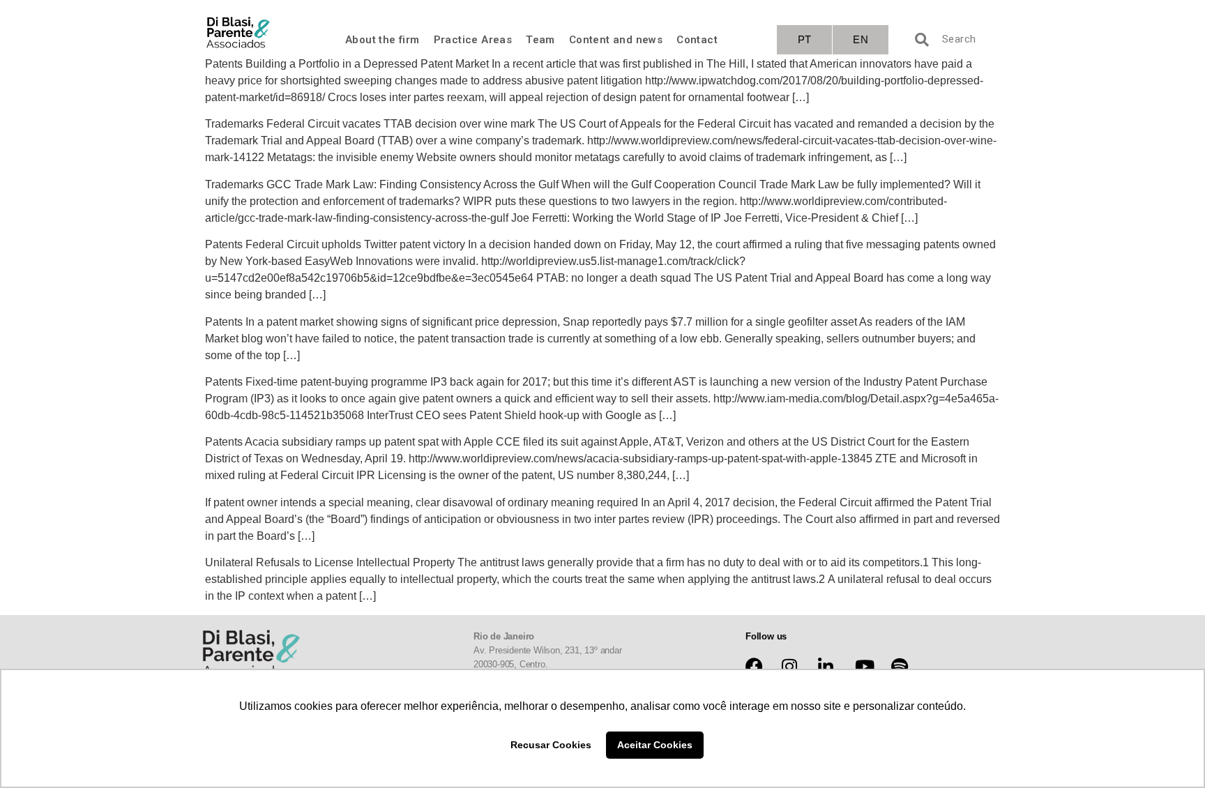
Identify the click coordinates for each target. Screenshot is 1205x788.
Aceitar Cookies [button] (654, 744)
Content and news (615, 39)
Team (540, 39)
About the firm (382, 39)
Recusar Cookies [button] (550, 744)
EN (860, 39)
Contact (697, 39)
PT (805, 39)
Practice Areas (473, 39)
